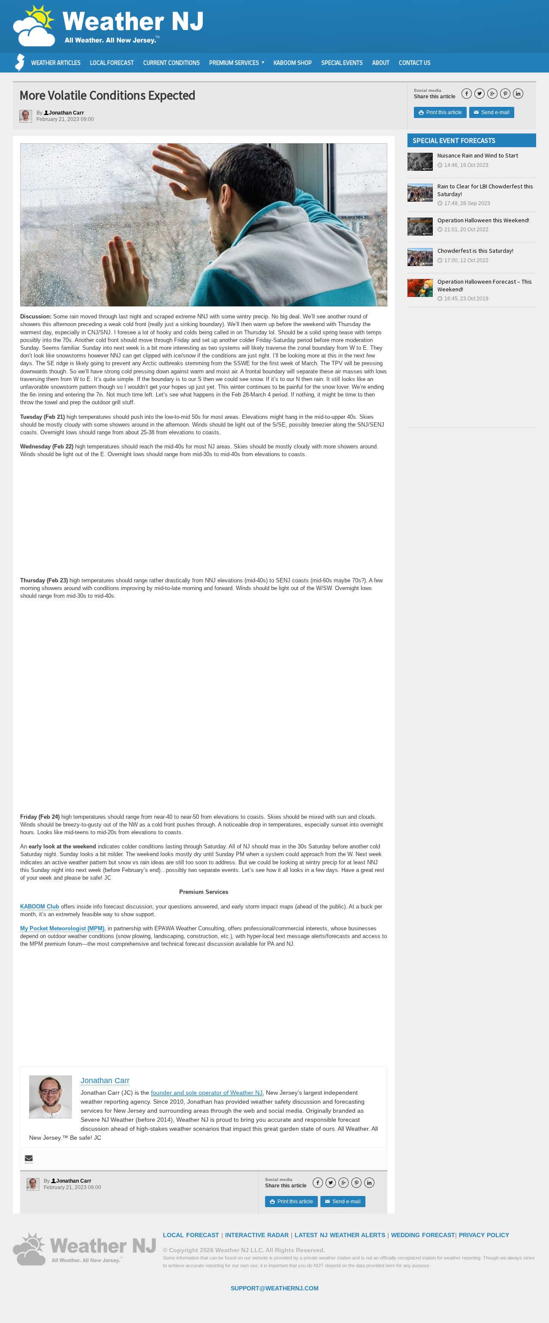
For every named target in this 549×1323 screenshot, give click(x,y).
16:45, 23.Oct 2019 (463, 299)
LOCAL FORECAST (191, 1235)
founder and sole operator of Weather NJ (206, 1092)
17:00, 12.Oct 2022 (463, 260)
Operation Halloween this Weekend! (483, 220)
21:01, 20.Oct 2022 (463, 230)
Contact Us (415, 62)
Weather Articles (56, 62)
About (380, 62)
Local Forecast (112, 62)
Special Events (342, 62)
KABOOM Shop (293, 62)
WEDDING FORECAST (423, 1235)
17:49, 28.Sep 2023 (463, 203)
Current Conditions (171, 62)
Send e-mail (492, 112)
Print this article (440, 112)
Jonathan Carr (64, 113)
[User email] (29, 1158)
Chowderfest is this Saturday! (475, 250)
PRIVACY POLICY (484, 1235)
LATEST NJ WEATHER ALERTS (340, 1235)
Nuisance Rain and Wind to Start (477, 155)
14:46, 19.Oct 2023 (463, 165)
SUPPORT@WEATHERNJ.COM (275, 1288)
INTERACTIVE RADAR (257, 1235)
